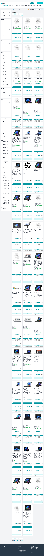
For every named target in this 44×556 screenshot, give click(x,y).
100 (18, 540)
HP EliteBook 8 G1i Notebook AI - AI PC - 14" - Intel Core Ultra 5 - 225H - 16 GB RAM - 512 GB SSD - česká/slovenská (38, 423)
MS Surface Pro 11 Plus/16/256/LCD (15, 324)
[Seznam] (20, 15)
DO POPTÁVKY (17, 60)
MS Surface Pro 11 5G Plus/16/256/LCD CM (26, 261)
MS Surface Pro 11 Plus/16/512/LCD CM (37, 357)
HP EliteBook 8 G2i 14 (38, 51)
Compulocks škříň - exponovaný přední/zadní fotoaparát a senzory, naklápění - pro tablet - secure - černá (16, 231)
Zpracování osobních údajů (35, 549)
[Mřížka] (22, 15)
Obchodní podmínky (34, 548)
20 (14, 540)
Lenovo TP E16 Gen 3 (38, 485)
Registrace (41, 0)
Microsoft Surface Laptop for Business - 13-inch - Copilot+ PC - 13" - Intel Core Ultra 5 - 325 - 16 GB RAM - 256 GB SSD (38, 455)
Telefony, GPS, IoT (35, 5)
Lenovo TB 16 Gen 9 (16, 260)
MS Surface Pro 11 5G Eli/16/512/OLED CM (26, 324)
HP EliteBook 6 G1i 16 (38, 25)
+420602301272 (26, 0)
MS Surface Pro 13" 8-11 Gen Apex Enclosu (38, 230)
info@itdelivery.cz (32, 0)
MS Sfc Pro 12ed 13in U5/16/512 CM (15, 203)
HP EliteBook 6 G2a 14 (16, 25)
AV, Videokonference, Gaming (23, 5)
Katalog (4, 9)
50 (17, 540)
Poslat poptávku (40, 3)
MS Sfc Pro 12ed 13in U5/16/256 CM (37, 170)
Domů (1, 9)
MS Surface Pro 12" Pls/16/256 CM (15, 293)
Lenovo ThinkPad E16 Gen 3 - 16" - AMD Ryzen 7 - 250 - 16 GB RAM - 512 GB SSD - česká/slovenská (27, 423)
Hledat (32, 3)
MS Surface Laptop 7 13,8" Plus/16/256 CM (27, 138)
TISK (12, 5)
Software (40, 5)
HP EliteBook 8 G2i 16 (27, 51)
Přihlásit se (37, 0)
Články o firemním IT (34, 552)
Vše (1, 5)
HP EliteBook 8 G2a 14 (16, 78)
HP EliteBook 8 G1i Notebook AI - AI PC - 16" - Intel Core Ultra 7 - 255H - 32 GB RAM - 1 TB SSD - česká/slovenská (16, 455)
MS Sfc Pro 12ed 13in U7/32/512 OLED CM (15, 486)
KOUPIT (17, 67)
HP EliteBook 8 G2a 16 (27, 78)
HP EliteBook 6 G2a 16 (16, 51)
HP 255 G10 (25, 169)
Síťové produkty (30, 5)
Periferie (10, 5)
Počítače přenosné (13, 9)
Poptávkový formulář (34, 547)
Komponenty (16, 5)
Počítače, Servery (5, 5)
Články (35, 3)
